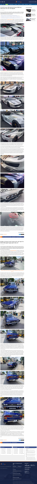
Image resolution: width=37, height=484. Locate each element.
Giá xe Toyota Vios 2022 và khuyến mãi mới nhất (30, 453)
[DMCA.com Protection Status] (21, 234)
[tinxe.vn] (18, 2)
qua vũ (10, 442)
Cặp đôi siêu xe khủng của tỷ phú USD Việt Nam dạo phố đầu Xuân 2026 (10, 15)
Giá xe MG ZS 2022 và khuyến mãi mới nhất (30, 457)
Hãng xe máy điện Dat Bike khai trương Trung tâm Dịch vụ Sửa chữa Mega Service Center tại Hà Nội (34, 19)
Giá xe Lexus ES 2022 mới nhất (3, 452)
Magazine (30, 4)
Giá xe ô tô (19, 4)
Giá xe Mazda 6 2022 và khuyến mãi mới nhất (30, 458)
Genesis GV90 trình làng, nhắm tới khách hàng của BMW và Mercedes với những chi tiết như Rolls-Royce (34, 10)
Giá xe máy (23, 4)
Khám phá (16, 4)
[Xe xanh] (7, 4)
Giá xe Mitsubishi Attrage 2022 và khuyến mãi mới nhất (30, 448)
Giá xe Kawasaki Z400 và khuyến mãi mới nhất (30, 459)
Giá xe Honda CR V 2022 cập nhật (3, 453)
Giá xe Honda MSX (21, 452)
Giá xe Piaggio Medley (21, 453)
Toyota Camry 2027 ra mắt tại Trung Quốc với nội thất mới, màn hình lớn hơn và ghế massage (34, 15)
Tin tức (3, 4)
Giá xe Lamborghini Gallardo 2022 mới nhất (9, 453)
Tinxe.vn (3, 464)
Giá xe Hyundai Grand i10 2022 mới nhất (9, 452)
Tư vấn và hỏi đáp (11, 4)
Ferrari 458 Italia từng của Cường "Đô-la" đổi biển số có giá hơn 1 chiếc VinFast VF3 (11, 16)
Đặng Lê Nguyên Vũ (15, 442)
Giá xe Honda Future (16, 453)
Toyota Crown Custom (6, 442)
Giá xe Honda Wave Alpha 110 (16, 452)
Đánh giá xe (26, 4)
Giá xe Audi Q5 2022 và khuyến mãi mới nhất (30, 451)
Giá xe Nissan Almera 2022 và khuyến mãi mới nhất (30, 454)
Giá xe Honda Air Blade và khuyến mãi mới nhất (30, 456)
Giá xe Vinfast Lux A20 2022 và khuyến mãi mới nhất (30, 450)
